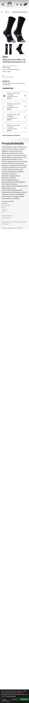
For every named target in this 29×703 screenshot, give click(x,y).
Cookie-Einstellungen (5, 699)
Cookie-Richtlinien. (11, 696)
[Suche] (17, 4)
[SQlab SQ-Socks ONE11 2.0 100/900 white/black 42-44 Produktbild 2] (20, 49)
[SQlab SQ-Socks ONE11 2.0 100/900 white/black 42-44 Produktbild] (14, 29)
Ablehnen (15, 699)
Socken (7, 12)
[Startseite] (1, 11)
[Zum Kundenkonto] (21, 4)
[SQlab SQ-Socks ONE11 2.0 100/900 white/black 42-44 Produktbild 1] (8, 49)
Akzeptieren (24, 699)
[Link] (3, 4)
